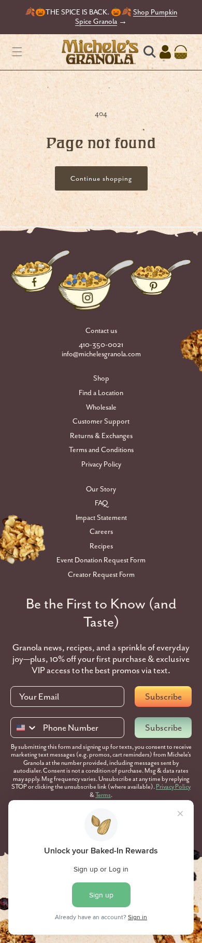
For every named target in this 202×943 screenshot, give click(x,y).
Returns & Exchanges (101, 435)
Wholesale (101, 407)
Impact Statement (101, 517)
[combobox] (24, 727)
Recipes (101, 546)
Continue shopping (101, 178)
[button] (17, 52)
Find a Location (101, 392)
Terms (103, 795)
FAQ (101, 503)
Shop (101, 378)
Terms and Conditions (101, 449)
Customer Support (101, 421)
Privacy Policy (101, 464)
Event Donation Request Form (101, 560)
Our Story (101, 489)
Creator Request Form (101, 574)
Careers (101, 531)
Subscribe (163, 696)
